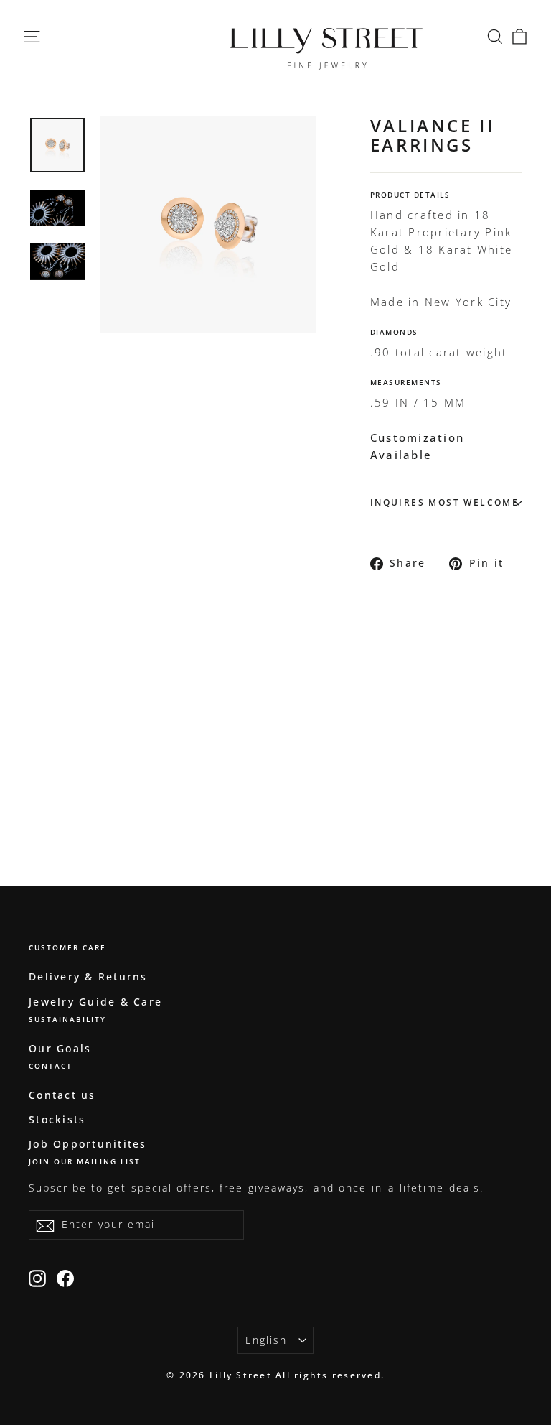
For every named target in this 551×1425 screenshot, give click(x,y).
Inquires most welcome (444, 502)
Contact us (62, 1095)
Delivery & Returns (88, 976)
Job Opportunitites (88, 1144)
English (266, 1340)
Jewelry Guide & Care (95, 1001)
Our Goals (60, 1048)
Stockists (57, 1119)
